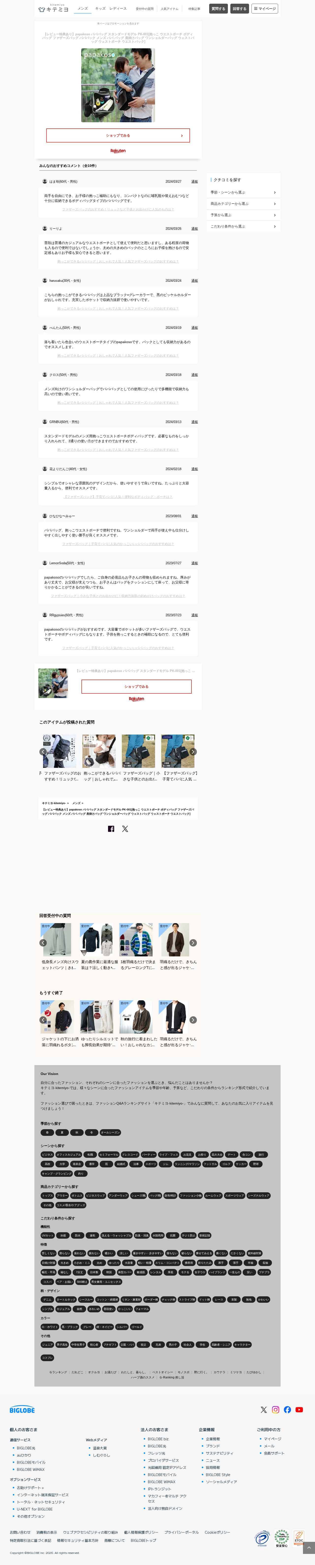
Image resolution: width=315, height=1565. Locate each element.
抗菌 (172, 1235)
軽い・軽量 (145, 1262)
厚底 (170, 1272)
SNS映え (82, 1281)
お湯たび (110, 1372)
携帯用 (189, 1262)
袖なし (65, 1272)
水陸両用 (158, 1235)
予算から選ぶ (221, 215)
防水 (77, 1235)
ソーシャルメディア (221, 1481)
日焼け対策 (48, 1262)
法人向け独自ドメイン (165, 1508)
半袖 (250, 1262)
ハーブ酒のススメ (143, 1377)
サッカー (241, 1163)
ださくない (237, 1253)
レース (219, 1299)
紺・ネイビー (104, 1326)
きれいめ (94, 1308)
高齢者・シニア (221, 1344)
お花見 (187, 1154)
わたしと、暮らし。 (134, 1372)
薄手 (235, 1262)
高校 (47, 1163)
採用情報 (213, 1467)
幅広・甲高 (48, 1272)
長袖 (265, 1262)
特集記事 (194, 9)
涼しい (124, 1253)
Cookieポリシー (217, 1532)
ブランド (213, 1445)
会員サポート (274, 1453)
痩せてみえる (204, 1253)
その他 (47, 1205)
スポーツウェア (234, 1195)
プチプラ (264, 1272)
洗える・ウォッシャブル (116, 1235)
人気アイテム (169, 9)
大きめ (65, 1262)
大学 (62, 1163)
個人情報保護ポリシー (141, 1532)
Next (193, 752)
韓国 (109, 1272)
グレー (87, 1326)
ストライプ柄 (187, 1299)
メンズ (83, 8)
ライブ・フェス (168, 1154)
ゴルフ (226, 1163)
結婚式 (121, 1163)
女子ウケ (200, 1272)
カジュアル (63, 1308)
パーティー (149, 1154)
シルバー (122, 1326)
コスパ (47, 1281)
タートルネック (66, 1299)
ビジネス (47, 1154)
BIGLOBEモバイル (31, 1462)
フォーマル (142, 1308)
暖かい (109, 1253)
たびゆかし (254, 1372)
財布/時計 (170, 1195)
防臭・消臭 (142, 1235)
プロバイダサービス (163, 1460)
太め (99, 1262)
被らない (186, 1253)
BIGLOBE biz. (159, 1438)
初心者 (94, 1344)
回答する (240, 9)
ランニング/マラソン (187, 1163)
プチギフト (110, 1344)
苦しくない (48, 1253)
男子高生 (62, 1344)
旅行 (261, 1154)
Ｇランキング (58, 1372)
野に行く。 (201, 1372)
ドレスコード (130, 1154)
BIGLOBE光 (26, 1447)
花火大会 (217, 1154)
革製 (234, 1299)
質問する (218, 9)
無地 (249, 1299)
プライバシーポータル (181, 1532)
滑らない (64, 1253)
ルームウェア (213, 1195)
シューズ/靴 (138, 1195)
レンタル (155, 1272)
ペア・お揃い (65, 1281)
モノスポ (183, 1372)
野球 (256, 1163)
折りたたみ (205, 1262)
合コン (246, 1154)
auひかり (24, 1455)
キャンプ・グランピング (57, 1173)
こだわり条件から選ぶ (228, 226)
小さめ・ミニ (82, 1262)
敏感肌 (141, 1272)
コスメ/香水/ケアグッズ (71, 1205)
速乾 (92, 1235)
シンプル (47, 1308)
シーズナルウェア (258, 1195)
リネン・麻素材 (131, 1299)
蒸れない (79, 1253)
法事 (136, 1163)
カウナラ (219, 1372)
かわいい (263, 1299)
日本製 (94, 1272)
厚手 (221, 1262)
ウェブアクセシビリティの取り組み (90, 1532)
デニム (47, 1299)
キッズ (100, 8)
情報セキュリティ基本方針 (77, 1540)
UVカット (48, 1235)
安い (249, 1272)
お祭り (202, 1154)
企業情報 (207, 1429)
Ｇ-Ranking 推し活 (171, 1377)
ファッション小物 (191, 1195)
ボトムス (77, 1195)
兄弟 (158, 1344)
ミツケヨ (236, 1372)
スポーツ (150, 1163)
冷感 (63, 1235)
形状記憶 (204, 1235)
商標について (114, 1540)
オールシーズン (110, 1132)
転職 (90, 1154)
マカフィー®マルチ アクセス (167, 1499)
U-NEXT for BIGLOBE (35, 1509)
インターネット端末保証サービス (43, 1494)
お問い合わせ (20, 1532)
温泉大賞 (100, 1447)
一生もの (234, 1272)
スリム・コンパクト (167, 1262)
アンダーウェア (118, 1195)
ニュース (213, 1460)
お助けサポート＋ (31, 1487)
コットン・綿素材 (107, 1299)
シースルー (86, 1299)
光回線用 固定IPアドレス (167, 1467)
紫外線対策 (254, 1253)
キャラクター (242, 1344)
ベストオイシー (162, 1372)
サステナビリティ (220, 1453)
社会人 (188, 1344)
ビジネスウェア (95, 1195)
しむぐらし (101, 1455)
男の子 (173, 1344)
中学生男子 (78, 1344)
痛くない (221, 1253)
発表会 (77, 1163)
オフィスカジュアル (69, 1154)
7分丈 (79, 1272)
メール (269, 1445)
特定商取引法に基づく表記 (30, 1540)
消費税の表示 (46, 1532)
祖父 (143, 1344)
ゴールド (136, 1326)
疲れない (94, 1253)
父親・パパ (127, 1344)
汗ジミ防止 (188, 1235)
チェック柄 (168, 1299)
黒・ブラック (70, 1326)
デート (232, 1154)
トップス (47, 1195)
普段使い (109, 1308)
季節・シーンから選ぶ (228, 192)
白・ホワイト (50, 1326)
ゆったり (114, 1262)
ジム (165, 1163)
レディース (118, 8)
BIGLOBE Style (218, 1474)
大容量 (129, 1262)
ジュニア (47, 1344)
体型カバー (125, 1272)
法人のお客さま (154, 1429)
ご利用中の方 (269, 1429)
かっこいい (125, 1308)
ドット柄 (204, 1299)
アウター (62, 1195)
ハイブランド (217, 1272)
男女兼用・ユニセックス (106, 1281)
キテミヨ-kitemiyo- (54, 803)
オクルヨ (94, 1372)
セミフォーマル (108, 1154)
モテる (185, 1272)
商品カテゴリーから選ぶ (230, 204)
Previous (43, 752)
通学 (91, 1163)
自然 (79, 1308)
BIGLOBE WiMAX (31, 1469)
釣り (81, 1173)
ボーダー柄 (151, 1299)
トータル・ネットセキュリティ (41, 1501)
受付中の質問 (145, 9)
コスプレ (47, 1357)
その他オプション (31, 1516)
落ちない (172, 1253)
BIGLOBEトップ (143, 1540)
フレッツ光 (156, 1453)
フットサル (210, 1163)
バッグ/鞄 (155, 1195)
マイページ (267, 9)
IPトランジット (160, 1488)
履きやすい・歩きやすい (148, 1253)
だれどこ (77, 1372)
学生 (202, 1344)
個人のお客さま (23, 1429)
